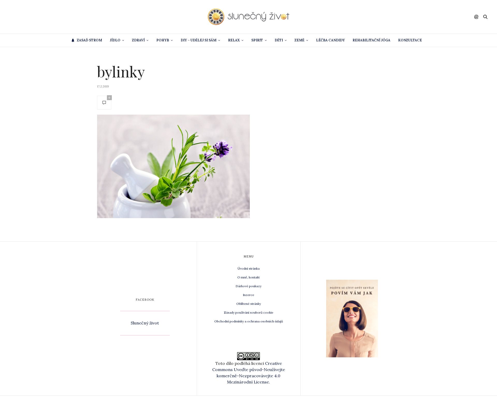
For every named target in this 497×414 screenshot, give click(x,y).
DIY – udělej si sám (198, 40)
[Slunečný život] (248, 17)
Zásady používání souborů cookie (248, 312)
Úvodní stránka (249, 268)
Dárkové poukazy (248, 286)
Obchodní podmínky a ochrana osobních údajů (248, 321)
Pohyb (162, 40)
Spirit (257, 40)
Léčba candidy (330, 40)
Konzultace (410, 40)
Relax (234, 40)
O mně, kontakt (248, 277)
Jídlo (115, 40)
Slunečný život (145, 323)
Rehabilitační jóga (371, 40)
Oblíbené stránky (248, 304)
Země (299, 40)
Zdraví (138, 40)
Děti (279, 40)
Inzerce (248, 295)
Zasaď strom (89, 40)
